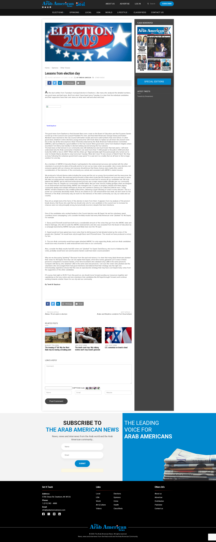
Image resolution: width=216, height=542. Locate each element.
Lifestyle (122, 12)
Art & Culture (101, 505)
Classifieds (140, 12)
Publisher (158, 505)
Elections (57, 12)
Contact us (157, 12)
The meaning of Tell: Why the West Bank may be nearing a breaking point (58, 348)
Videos (99, 508)
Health (116, 505)
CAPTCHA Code (78, 388)
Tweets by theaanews (145, 96)
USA (98, 12)
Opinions (74, 12)
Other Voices (65, 68)
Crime (116, 501)
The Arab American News (104, 534)
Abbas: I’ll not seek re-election (56, 314)
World (108, 12)
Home (47, 68)
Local (88, 12)
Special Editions (154, 81)
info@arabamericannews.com (53, 510)
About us (110, 4)
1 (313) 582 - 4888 (49, 503)
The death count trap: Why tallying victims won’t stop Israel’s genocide (87, 348)
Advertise (124, 4)
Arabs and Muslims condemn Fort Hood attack (114, 314)
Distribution (159, 501)
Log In (138, 4)
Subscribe (167, 4)
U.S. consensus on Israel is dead (116, 347)
